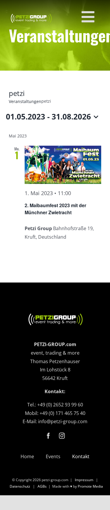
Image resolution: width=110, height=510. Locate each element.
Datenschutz (20, 486)
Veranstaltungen (25, 101)
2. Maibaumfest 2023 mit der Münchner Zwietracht (55, 209)
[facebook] (48, 436)
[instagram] (62, 436)
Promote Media (90, 486)
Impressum (84, 479)
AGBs (42, 486)
